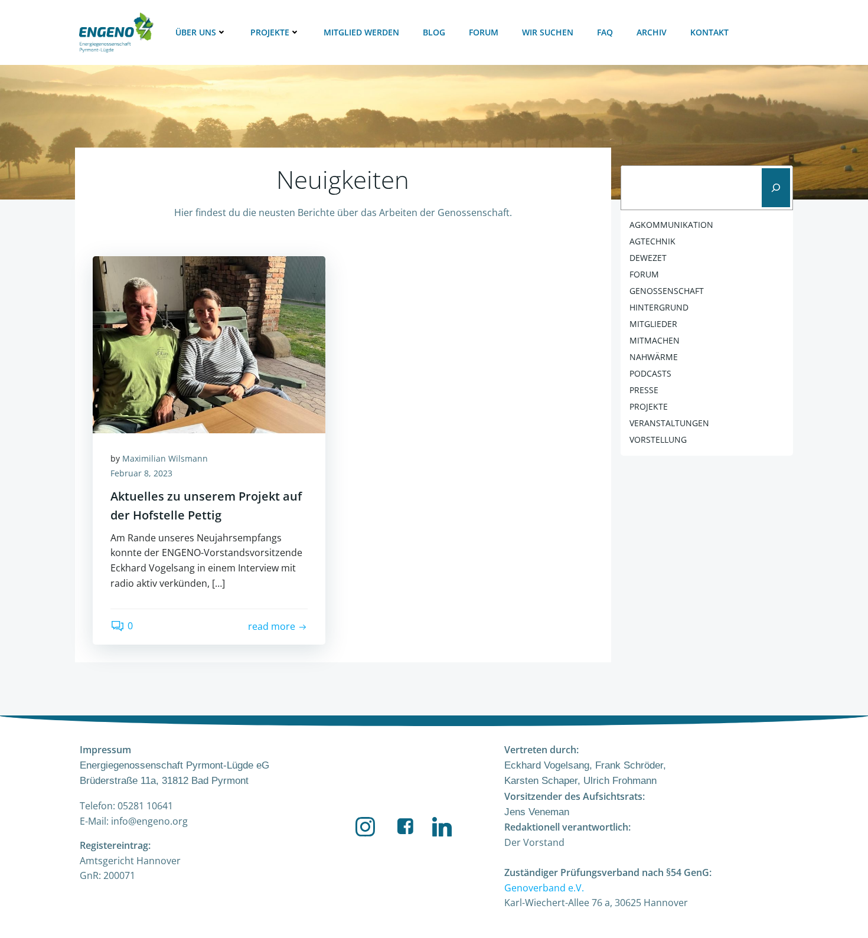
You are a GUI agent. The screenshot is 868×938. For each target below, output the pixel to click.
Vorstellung (658, 439)
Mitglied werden (361, 32)
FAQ (605, 32)
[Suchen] (776, 187)
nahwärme (653, 356)
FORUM (644, 274)
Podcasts (650, 373)
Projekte (269, 32)
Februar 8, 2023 (141, 473)
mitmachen (654, 340)
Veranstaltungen (669, 423)
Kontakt (709, 32)
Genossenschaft (666, 290)
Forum (483, 32)
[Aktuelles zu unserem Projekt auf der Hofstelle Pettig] (209, 343)
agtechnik (652, 241)
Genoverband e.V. (544, 887)
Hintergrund (658, 307)
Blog (434, 32)
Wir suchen (547, 32)
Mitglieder (653, 323)
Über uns (195, 32)
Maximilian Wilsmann (165, 458)
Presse (643, 390)
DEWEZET (648, 257)
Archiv (652, 32)
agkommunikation (671, 224)
